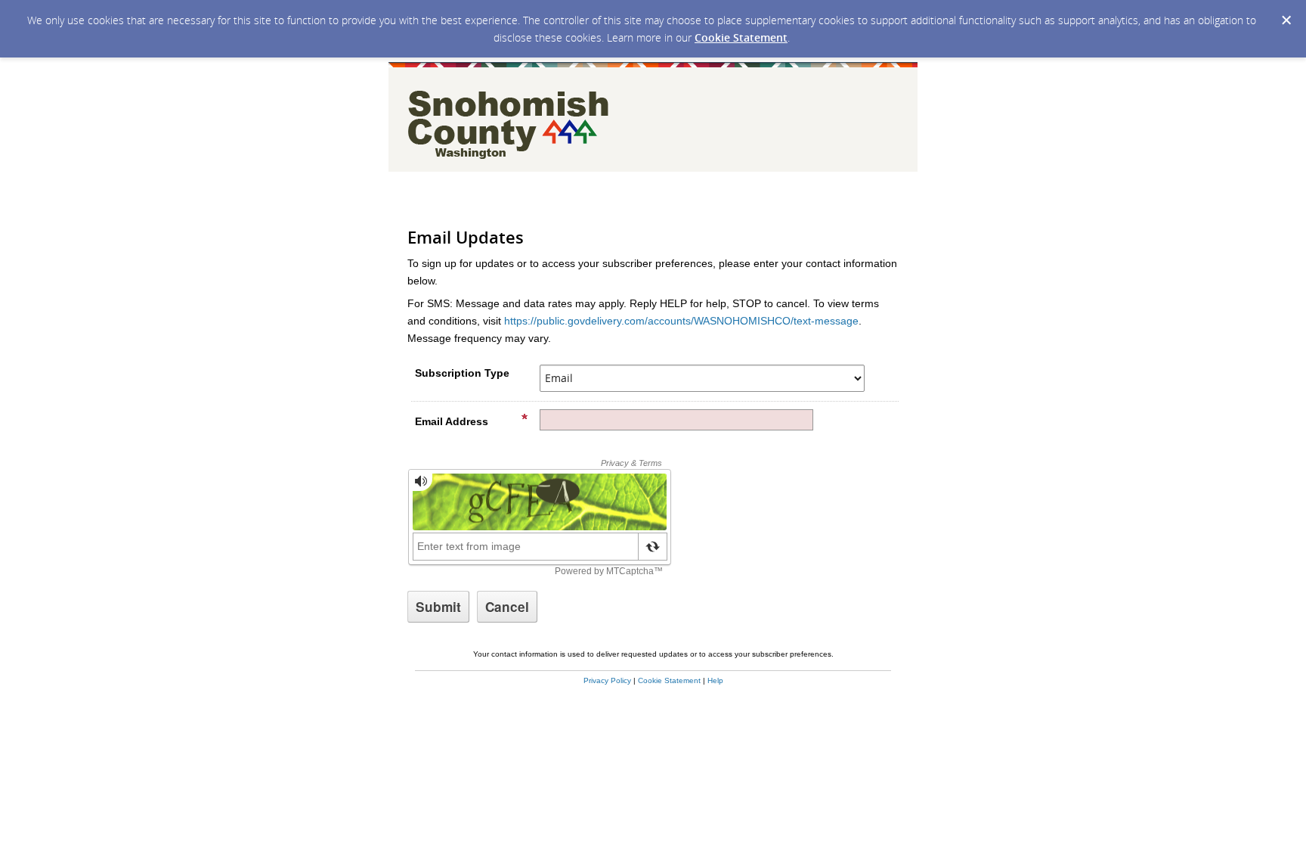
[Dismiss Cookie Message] (1286, 20)
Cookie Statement (741, 37)
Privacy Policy (607, 680)
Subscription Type (462, 373)
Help (715, 680)
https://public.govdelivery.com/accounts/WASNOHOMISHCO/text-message (681, 321)
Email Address (451, 421)
